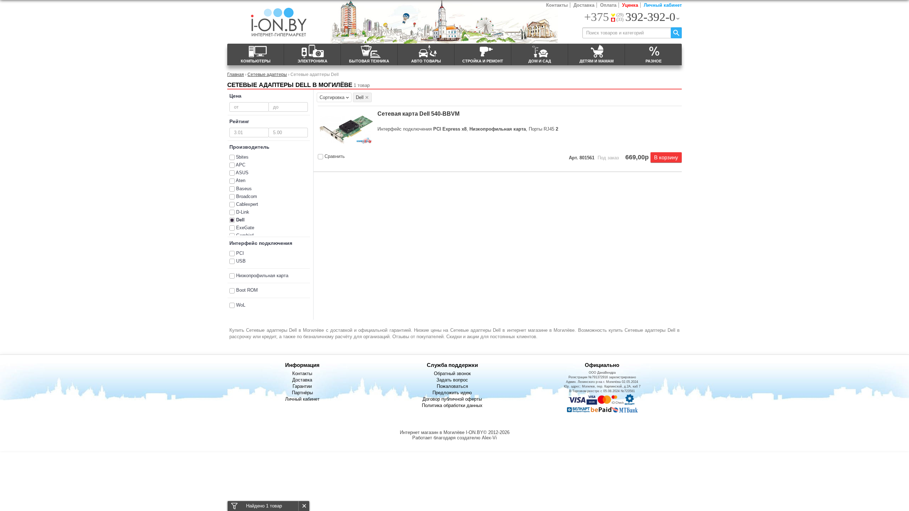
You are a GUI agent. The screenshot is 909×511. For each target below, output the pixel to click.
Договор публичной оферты (452, 399)
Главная (235, 74)
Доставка (583, 5)
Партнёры (302, 392)
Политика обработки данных (452, 405)
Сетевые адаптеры (267, 74)
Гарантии (302, 386)
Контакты (557, 5)
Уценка (630, 5)
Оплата (608, 5)
